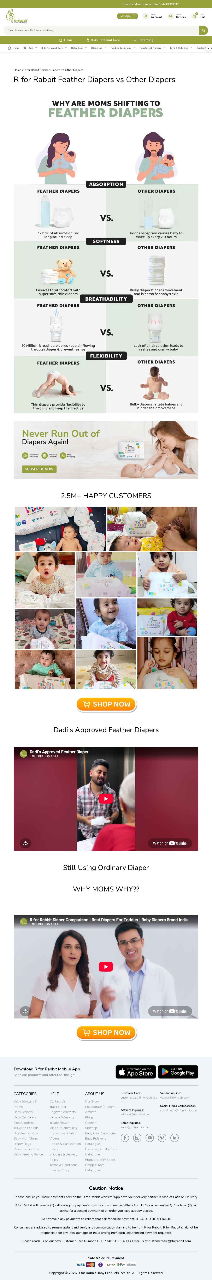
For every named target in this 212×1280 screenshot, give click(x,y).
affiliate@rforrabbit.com (136, 1114)
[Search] (203, 30)
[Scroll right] (208, 48)
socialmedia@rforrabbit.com (178, 1110)
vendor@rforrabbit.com (175, 1098)
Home (17, 70)
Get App (125, 16)
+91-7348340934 (110, 1241)
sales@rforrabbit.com (135, 1127)
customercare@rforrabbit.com (139, 1100)
